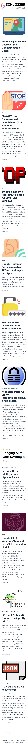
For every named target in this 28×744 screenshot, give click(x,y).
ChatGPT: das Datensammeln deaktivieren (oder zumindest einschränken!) (12, 122)
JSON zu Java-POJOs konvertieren (13, 688)
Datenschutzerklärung (17, 742)
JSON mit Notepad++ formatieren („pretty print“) (13, 618)
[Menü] (25, 6)
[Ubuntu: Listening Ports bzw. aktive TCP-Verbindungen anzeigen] (14, 248)
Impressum (8, 742)
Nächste (21, 733)
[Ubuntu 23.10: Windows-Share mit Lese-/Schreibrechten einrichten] (14, 522)
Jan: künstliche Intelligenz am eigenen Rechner (11, 474)
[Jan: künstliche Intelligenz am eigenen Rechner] (14, 455)
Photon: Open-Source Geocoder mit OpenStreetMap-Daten (14, 46)
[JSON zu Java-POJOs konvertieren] (14, 670)
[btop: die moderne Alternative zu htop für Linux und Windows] (14, 175)
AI (2, 112)
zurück (6, 733)
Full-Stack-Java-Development (9, 683)
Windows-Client (14, 319)
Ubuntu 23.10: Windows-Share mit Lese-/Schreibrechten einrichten (14, 542)
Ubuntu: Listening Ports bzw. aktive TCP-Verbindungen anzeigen (12, 268)
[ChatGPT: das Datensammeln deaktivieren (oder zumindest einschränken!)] (14, 100)
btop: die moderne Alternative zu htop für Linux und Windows (13, 196)
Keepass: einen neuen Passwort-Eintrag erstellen (11, 325)
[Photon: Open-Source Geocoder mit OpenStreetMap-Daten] (14, 25)
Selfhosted (13, 467)
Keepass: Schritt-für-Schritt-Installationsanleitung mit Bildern (14, 396)
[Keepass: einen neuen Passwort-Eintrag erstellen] (14, 306)
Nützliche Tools (6, 319)
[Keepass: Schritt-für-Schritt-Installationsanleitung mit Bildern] (14, 376)
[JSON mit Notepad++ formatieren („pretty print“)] (14, 599)
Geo (3, 38)
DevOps (3, 188)
